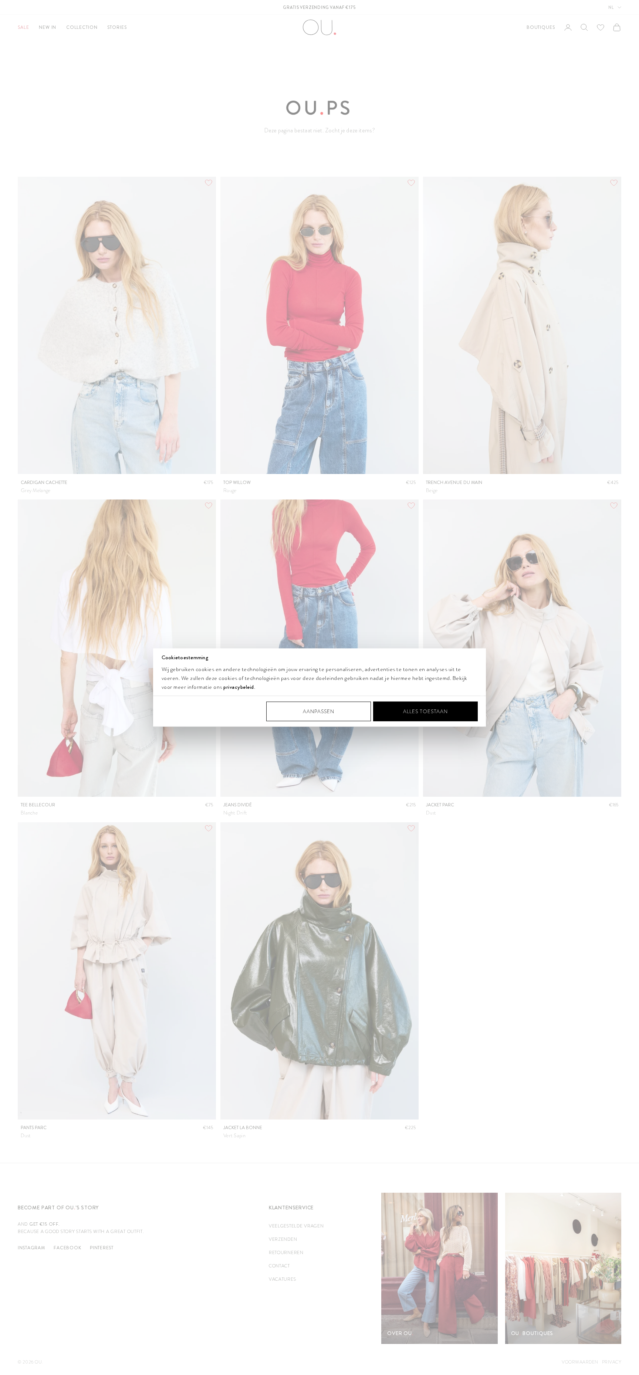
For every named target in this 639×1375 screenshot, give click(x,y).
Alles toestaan (425, 711)
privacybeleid (238, 687)
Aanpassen (318, 711)
